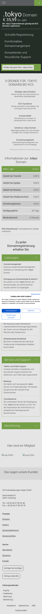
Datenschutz (35, 294)
